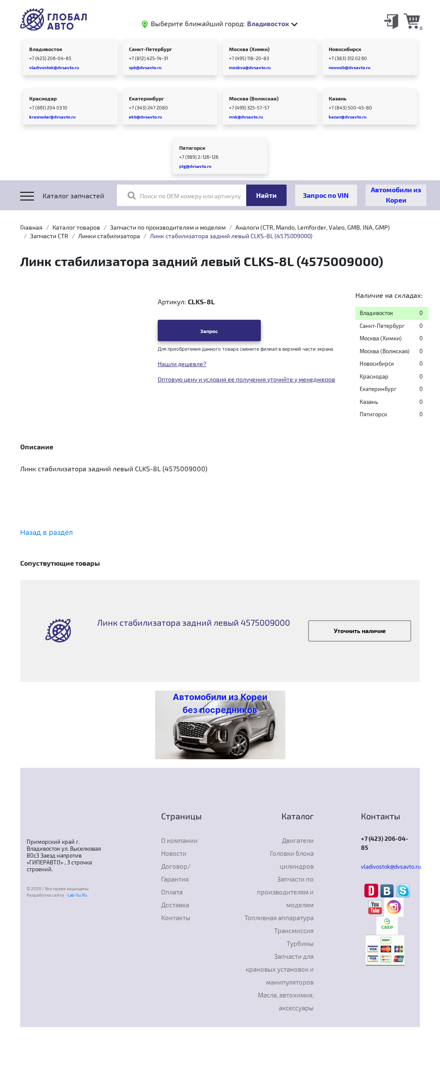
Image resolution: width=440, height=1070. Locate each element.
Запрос (209, 331)
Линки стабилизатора (109, 235)
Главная (31, 227)
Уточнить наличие (360, 630)
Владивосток (45, 49)
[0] (411, 20)
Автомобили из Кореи (396, 194)
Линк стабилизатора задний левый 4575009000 (193, 622)
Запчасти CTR (49, 235)
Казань (337, 98)
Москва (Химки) (249, 49)
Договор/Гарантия (176, 872)
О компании (179, 840)
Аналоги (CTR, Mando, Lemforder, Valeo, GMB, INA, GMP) (312, 227)
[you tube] (376, 906)
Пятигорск (192, 148)
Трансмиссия (294, 930)
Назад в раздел (46, 532)
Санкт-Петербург (150, 49)
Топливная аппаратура (279, 917)
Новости (173, 853)
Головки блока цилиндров (292, 859)
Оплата (172, 892)
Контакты (175, 917)
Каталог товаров (76, 227)
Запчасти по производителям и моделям (168, 227)
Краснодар (43, 98)
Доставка (175, 905)
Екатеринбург (146, 98)
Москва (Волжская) (253, 98)
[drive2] (372, 890)
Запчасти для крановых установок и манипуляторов (280, 969)
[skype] (403, 890)
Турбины (300, 943)
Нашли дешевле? (182, 363)
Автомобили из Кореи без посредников (220, 703)
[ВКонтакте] (388, 890)
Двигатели (298, 840)
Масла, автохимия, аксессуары (286, 1001)
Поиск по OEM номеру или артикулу (190, 196)
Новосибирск (345, 49)
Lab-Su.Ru (77, 894)
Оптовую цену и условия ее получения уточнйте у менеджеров (246, 379)
